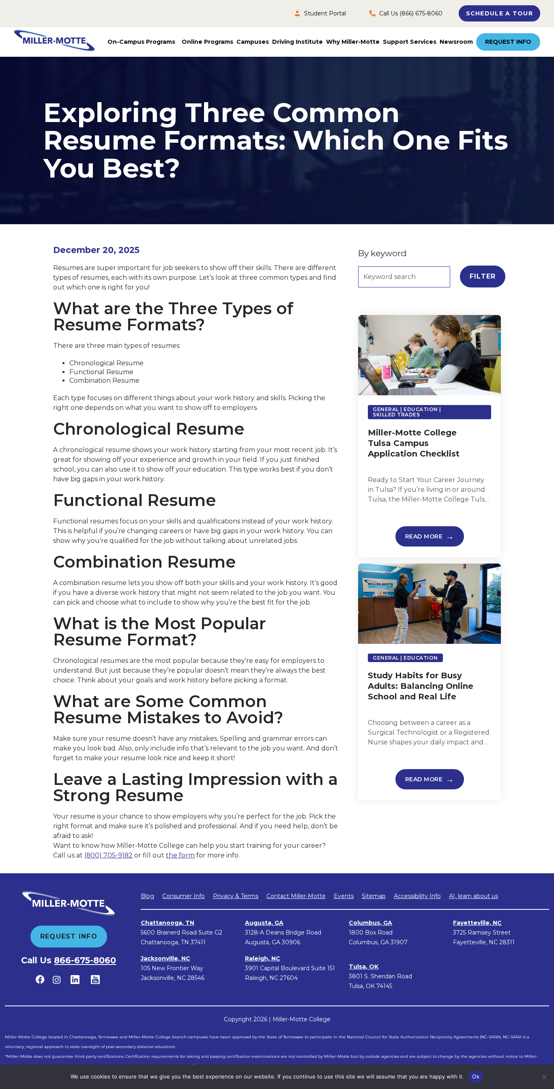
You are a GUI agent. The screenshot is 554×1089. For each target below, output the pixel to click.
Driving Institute (297, 41)
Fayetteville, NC (477, 922)
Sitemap (374, 896)
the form (180, 855)
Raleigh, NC (262, 958)
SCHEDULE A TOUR (499, 13)
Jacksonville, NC (165, 958)
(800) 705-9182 (108, 855)
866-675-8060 (85, 960)
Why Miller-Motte (353, 41)
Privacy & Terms (235, 896)
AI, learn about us (473, 896)
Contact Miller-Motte (296, 896)
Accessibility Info (417, 896)
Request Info (508, 41)
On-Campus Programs (141, 41)
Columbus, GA (370, 922)
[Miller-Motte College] (54, 42)
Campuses (252, 41)
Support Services (409, 41)
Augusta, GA (264, 922)
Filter (483, 276)
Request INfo (68, 936)
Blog (147, 896)
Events (344, 896)
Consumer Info (183, 896)
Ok (475, 1076)
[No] (544, 1077)
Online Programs (207, 41)
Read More (424, 536)
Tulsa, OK (363, 966)
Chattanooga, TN (167, 922)
